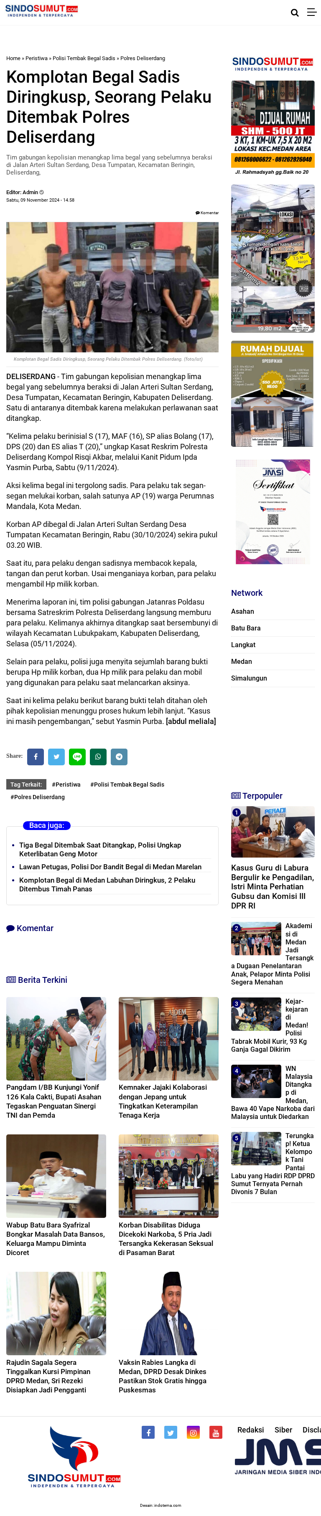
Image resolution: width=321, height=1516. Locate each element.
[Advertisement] (273, 735)
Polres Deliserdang (142, 58)
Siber (283, 1429)
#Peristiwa (66, 784)
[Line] (77, 757)
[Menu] (314, 12)
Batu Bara (246, 628)
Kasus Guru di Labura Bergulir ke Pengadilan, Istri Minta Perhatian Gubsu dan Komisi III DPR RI (272, 887)
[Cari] (295, 13)
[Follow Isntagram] (193, 1432)
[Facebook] (35, 757)
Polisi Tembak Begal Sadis (84, 58)
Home (13, 58)
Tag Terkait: (26, 784)
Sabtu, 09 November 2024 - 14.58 (40, 200)
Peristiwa (36, 58)
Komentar (209, 212)
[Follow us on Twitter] (170, 1432)
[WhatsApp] (98, 757)
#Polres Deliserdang (37, 797)
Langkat (243, 645)
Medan (241, 662)
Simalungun (249, 678)
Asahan (242, 611)
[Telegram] (119, 757)
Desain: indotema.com (160, 1505)
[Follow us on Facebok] (148, 1432)
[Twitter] (56, 757)
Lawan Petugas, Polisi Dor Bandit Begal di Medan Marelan (110, 867)
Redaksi (250, 1429)
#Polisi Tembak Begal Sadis (127, 784)
